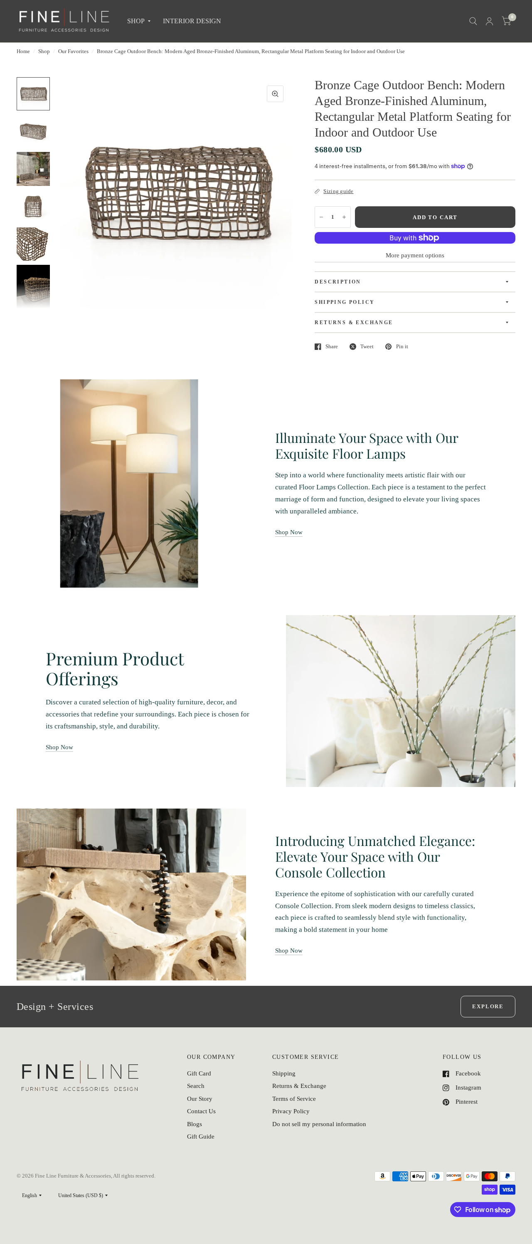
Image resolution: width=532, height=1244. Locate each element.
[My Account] (489, 21)
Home (23, 51)
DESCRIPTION (338, 282)
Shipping (284, 1073)
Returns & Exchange (299, 1086)
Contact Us (201, 1111)
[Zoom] (275, 94)
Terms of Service (294, 1098)
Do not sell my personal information (319, 1124)
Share (331, 346)
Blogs (194, 1124)
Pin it (402, 346)
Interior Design (192, 20)
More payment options (415, 255)
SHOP (136, 20)
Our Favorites (73, 51)
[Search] (473, 21)
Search (195, 1086)
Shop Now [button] (289, 532)
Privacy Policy (291, 1111)
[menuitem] (139, 21)
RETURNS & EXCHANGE (354, 322)
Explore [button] (488, 1006)
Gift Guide (200, 1136)
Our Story (199, 1098)
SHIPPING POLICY (344, 302)
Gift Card (199, 1073)
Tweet (367, 346)
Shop (44, 51)
